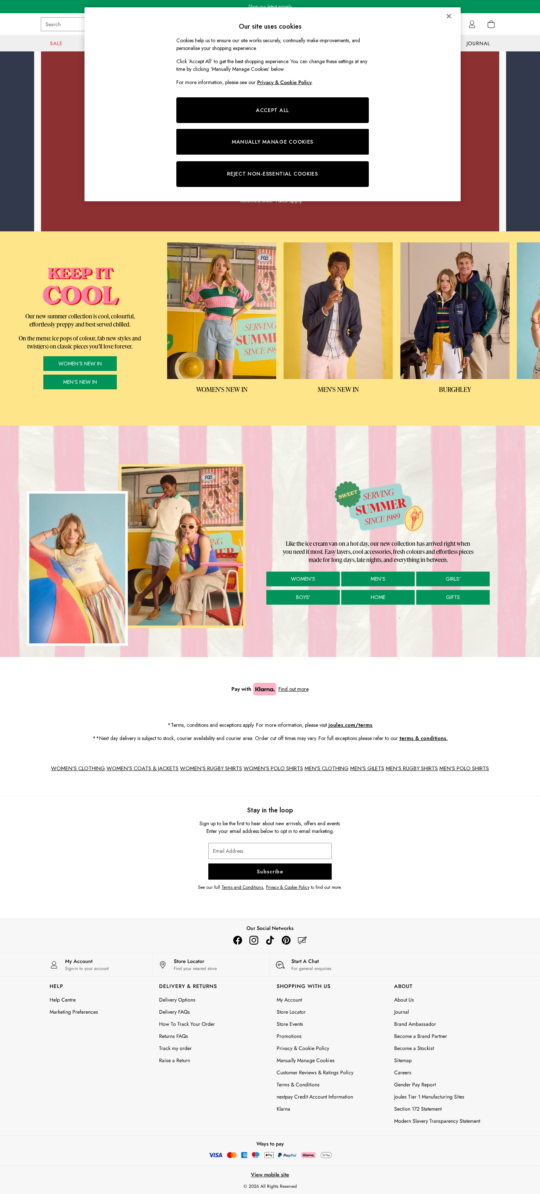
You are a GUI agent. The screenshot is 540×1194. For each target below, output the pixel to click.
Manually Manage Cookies (306, 1060)
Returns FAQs (173, 1036)
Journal (401, 1012)
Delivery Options (177, 999)
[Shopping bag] (491, 24)
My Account (289, 999)
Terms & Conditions (298, 1084)
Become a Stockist (414, 1048)
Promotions (289, 1036)
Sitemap (403, 1060)
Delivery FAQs (174, 1012)
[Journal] (302, 940)
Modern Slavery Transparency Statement (437, 1121)
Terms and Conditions (242, 887)
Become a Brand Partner (420, 1036)
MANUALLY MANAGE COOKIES (272, 141)
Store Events (290, 1024)
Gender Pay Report (415, 1084)
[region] (272, 104)
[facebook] (238, 940)
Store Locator (291, 1012)
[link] (472, 24)
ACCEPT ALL (272, 110)
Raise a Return (174, 1060)
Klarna (283, 1108)
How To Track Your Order (187, 1024)
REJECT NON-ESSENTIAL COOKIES (272, 173)
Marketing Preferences (74, 1012)
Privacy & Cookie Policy (287, 887)
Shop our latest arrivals (270, 6)
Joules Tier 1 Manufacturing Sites (429, 1096)
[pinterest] (286, 940)
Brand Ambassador (415, 1024)
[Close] (449, 16)
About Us (404, 999)
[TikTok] (270, 940)
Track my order (175, 1048)
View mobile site (270, 1174)
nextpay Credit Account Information (315, 1096)
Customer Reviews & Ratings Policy (315, 1072)
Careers (402, 1072)
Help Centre (63, 999)
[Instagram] (254, 940)
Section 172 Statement (418, 1108)
